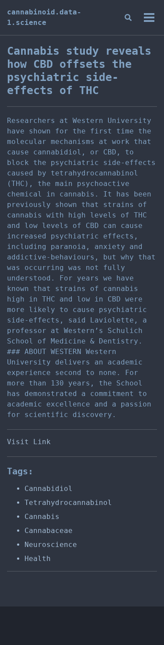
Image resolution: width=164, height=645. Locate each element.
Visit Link (29, 442)
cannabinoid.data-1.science (44, 17)
